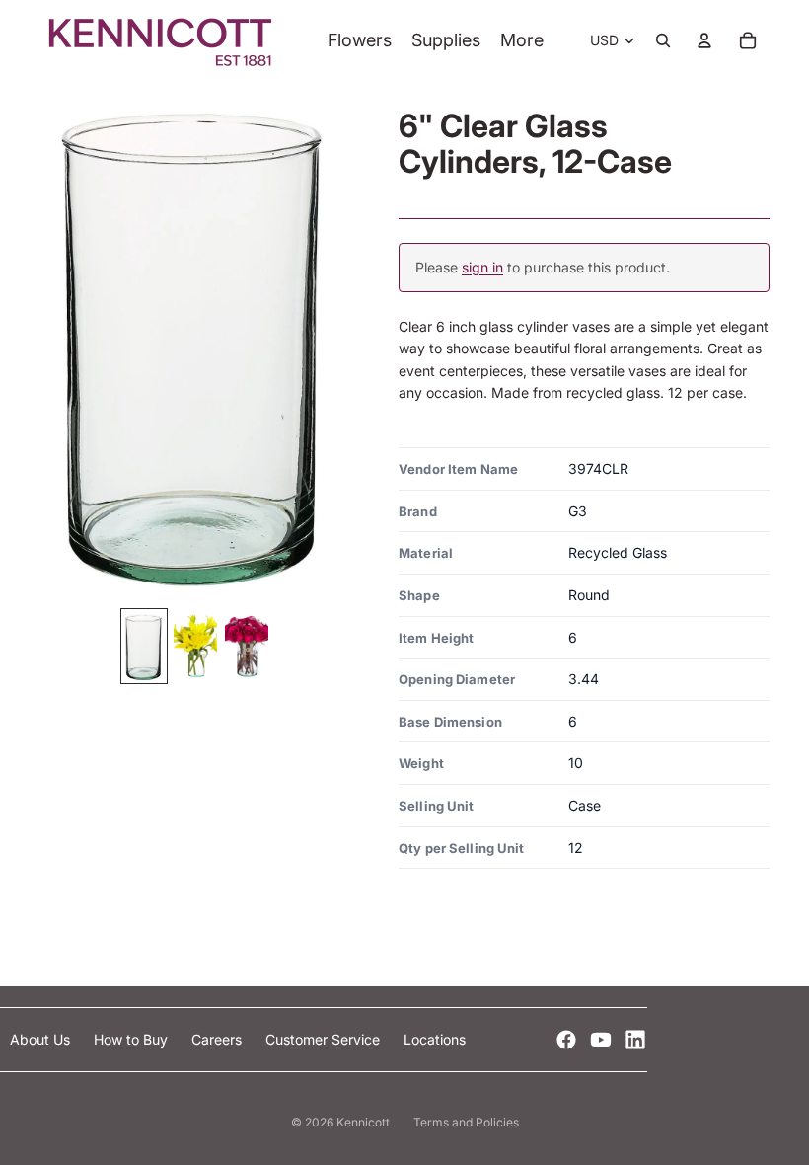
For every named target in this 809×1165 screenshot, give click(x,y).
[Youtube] (601, 1039)
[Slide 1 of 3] (144, 646)
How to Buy (133, 1039)
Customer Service (324, 1039)
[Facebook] (566, 1039)
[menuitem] (521, 41)
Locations (435, 1039)
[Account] (704, 40)
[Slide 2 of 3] (195, 646)
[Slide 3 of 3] (246, 646)
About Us (42, 1039)
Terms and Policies (466, 1122)
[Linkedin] (635, 1039)
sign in (482, 267)
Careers (218, 1039)
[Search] (663, 40)
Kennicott (363, 1122)
